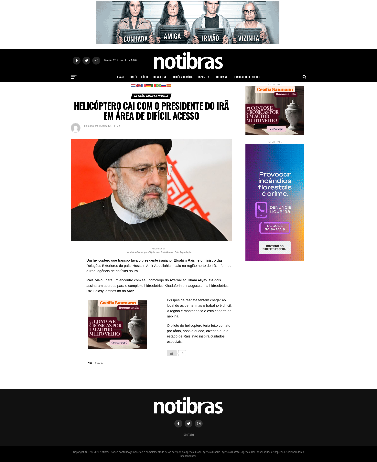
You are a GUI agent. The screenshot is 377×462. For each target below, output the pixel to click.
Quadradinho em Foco (247, 77)
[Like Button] (172, 353)
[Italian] (153, 85)
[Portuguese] (158, 85)
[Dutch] (133, 85)
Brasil (121, 77)
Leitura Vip (221, 77)
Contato (188, 435)
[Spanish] (169, 85)
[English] (138, 85)
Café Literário (139, 77)
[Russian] (164, 85)
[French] (143, 85)
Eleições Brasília (182, 77)
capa (100, 363)
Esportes (203, 77)
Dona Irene (159, 77)
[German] (148, 85)
